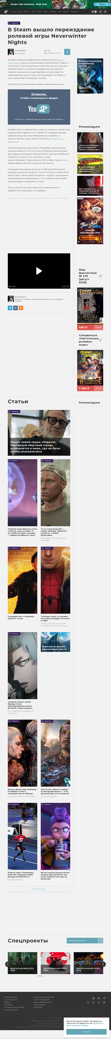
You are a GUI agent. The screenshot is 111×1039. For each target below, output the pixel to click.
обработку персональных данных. (84, 1024)
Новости (15, 23)
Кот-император (20, 50)
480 (66, 283)
